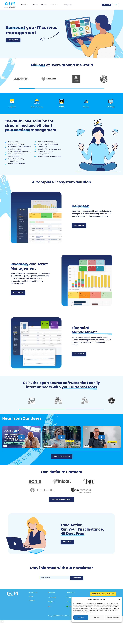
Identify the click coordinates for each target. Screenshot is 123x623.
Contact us (71, 593)
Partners (32, 600)
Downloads (33, 593)
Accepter (81, 617)
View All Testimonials (61, 456)
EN (116, 5)
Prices (31, 596)
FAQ (49, 606)
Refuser (96, 617)
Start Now (67, 542)
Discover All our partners (61, 499)
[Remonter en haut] (2, 621)
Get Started (13, 40)
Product (51, 602)
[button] (119, 599)
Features (51, 593)
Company (52, 597)
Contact (107, 5)
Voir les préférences (112, 617)
